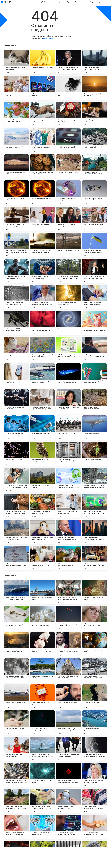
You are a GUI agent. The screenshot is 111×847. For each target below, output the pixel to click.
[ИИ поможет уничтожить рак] (42, 427)
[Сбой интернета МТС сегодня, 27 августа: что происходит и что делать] (16, 506)
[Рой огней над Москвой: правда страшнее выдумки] (68, 722)
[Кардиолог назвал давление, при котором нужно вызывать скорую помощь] (16, 480)
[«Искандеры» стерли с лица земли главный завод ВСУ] (68, 827)
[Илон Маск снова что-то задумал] (68, 245)
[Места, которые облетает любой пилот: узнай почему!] (42, 349)
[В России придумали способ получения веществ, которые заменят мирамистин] (16, 427)
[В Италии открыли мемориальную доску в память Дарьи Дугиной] (16, 558)
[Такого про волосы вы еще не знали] (68, 88)
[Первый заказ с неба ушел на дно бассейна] (42, 775)
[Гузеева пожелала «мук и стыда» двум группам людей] (68, 401)
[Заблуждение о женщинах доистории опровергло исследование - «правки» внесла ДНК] (16, 297)
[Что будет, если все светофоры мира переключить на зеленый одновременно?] (94, 480)
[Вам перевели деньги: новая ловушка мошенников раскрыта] (16, 827)
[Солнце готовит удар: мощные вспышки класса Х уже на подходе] (42, 192)
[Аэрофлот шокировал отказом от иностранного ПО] (16, 801)
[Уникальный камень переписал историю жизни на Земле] (16, 749)
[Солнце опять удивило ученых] (68, 323)
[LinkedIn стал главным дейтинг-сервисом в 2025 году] (16, 610)
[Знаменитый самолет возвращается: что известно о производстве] (94, 166)
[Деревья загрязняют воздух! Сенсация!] (42, 480)
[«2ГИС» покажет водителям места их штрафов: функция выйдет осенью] (68, 349)
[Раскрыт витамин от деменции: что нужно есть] (68, 801)
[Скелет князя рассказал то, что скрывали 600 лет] (68, 775)
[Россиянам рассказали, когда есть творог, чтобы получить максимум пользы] (42, 722)
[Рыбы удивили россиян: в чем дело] (16, 166)
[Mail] (2, 2)
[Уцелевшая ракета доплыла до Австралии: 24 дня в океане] (16, 696)
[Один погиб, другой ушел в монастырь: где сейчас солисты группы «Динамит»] (68, 219)
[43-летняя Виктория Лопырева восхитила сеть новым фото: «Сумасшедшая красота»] (94, 271)
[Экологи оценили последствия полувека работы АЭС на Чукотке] (68, 271)
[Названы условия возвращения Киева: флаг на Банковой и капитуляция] (94, 245)
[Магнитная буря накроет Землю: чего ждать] (94, 88)
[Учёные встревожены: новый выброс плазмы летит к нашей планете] (16, 192)
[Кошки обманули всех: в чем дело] (94, 114)
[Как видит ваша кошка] (16, 349)
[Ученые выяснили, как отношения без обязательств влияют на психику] (42, 323)
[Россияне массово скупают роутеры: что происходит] (94, 62)
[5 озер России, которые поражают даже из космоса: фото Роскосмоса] (94, 801)
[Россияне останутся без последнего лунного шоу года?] (42, 827)
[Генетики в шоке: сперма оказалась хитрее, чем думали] (16, 454)
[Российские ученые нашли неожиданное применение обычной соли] (68, 192)
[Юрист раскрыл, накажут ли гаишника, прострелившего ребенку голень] (16, 219)
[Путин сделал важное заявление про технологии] (94, 636)
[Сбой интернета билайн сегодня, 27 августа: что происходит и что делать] (94, 349)
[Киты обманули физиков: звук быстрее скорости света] (94, 427)
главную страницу (48, 38)
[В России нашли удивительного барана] (42, 114)
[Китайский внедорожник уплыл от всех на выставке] (42, 375)
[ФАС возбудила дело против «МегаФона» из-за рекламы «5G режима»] (94, 506)
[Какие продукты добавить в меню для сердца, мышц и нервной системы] (42, 506)
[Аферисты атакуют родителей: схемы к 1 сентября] (94, 375)
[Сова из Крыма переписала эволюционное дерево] (42, 454)
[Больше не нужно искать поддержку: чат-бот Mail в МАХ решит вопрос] (68, 480)
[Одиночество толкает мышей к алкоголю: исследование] (68, 584)
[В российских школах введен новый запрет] (16, 401)
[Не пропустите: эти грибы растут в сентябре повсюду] (42, 271)
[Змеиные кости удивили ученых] (68, 166)
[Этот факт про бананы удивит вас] (42, 62)
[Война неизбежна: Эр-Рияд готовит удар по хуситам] (68, 427)
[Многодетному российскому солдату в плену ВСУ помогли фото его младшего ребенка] (68, 696)
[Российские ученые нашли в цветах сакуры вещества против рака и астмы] (94, 610)
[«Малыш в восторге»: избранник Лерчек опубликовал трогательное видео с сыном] (16, 636)
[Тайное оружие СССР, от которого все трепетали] (16, 323)
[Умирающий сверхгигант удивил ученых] (42, 696)
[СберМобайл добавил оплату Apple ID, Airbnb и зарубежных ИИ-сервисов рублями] (42, 401)
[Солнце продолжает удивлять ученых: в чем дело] (68, 297)
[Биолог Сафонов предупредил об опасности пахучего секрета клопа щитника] (94, 662)
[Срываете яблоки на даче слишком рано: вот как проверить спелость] (16, 114)
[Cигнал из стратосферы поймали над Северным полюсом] (16, 140)
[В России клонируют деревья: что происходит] (94, 454)
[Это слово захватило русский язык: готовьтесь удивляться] (42, 245)
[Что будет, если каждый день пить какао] (68, 114)
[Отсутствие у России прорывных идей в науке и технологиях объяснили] (42, 636)
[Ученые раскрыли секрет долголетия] (16, 88)
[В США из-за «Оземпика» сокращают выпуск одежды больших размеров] (42, 140)
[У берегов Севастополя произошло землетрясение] (94, 827)
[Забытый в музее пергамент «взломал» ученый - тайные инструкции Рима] (68, 662)
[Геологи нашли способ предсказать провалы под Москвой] (94, 401)
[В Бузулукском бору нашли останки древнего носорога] (42, 584)
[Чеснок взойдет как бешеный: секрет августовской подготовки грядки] (42, 749)
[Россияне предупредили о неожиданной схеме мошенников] (94, 323)
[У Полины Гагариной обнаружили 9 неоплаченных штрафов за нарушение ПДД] (68, 62)
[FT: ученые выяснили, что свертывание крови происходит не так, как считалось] (42, 297)
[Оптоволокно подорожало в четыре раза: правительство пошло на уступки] (68, 375)
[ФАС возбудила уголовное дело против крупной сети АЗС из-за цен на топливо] (16, 245)
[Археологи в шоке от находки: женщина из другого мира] (16, 722)
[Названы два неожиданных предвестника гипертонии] (94, 297)
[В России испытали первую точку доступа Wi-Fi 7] (16, 375)
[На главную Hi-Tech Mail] (7, 2)
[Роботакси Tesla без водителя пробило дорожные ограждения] (94, 558)
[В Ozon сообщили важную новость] (42, 88)
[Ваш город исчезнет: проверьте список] (94, 749)
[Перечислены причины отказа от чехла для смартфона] (42, 532)
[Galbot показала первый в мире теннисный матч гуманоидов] (68, 636)
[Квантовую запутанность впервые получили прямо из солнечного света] (42, 662)
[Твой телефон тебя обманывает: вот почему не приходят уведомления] (68, 610)
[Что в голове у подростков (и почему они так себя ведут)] (94, 219)
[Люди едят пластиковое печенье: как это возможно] (42, 166)
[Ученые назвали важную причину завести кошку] (16, 62)
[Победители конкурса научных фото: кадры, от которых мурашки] (68, 558)
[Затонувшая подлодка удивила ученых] (94, 696)
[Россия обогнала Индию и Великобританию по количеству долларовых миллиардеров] (94, 532)
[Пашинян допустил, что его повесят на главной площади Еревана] (68, 532)
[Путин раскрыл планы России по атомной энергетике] (16, 532)
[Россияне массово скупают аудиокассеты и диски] (42, 801)
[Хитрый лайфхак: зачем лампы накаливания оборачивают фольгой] (94, 192)
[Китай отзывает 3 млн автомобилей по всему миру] (94, 775)
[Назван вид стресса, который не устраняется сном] (68, 506)
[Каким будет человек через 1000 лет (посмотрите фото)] (16, 271)
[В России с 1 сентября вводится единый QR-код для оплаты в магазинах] (68, 140)
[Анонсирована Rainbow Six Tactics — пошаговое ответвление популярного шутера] (94, 584)
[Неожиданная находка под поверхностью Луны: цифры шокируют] (16, 775)
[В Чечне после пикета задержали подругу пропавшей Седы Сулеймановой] (94, 722)
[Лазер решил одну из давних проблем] (42, 610)
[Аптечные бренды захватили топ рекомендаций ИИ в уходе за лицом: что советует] (42, 558)
